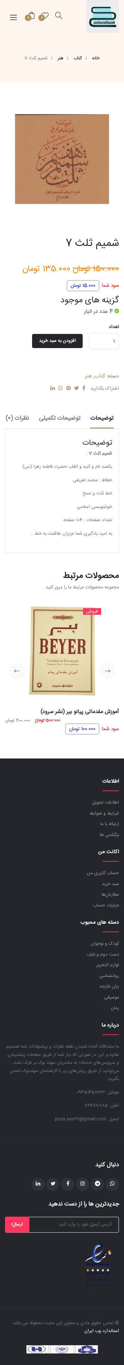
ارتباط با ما (109, 824)
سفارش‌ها (110, 895)
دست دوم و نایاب (102, 955)
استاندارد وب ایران (101, 1331)
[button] (107, 671)
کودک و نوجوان (105, 944)
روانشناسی (109, 976)
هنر (60, 58)
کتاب (77, 58)
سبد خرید (110, 884)
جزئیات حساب (106, 905)
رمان (115, 1008)
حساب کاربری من (103, 873)
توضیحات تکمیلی (59, 418)
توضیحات (101, 418)
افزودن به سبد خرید (57, 341)
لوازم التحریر (107, 965)
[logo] (102, 16)
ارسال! (17, 1225)
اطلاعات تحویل (105, 803)
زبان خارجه (109, 987)
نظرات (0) (17, 418)
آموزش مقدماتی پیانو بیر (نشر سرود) (80, 711)
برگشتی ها (109, 835)
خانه (96, 58)
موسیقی (111, 997)
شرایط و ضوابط (104, 813)
